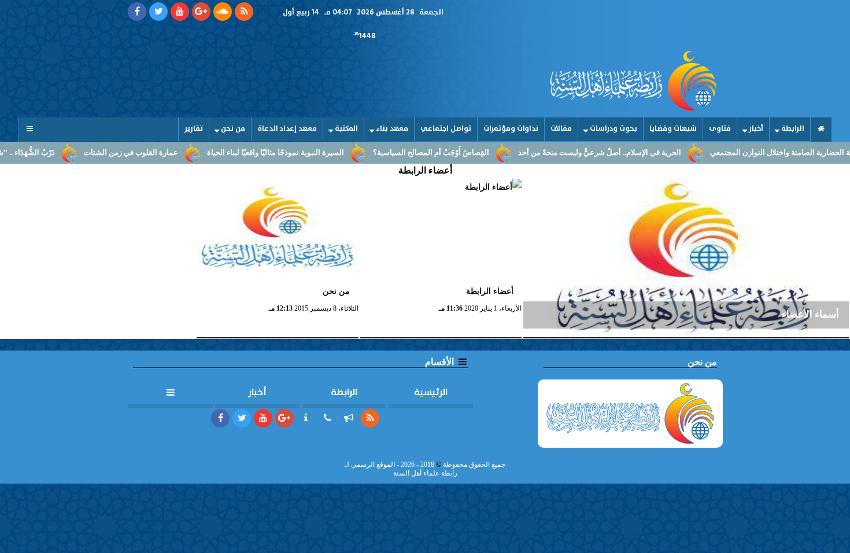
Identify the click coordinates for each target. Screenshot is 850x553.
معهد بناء (392, 129)
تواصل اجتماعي (445, 129)
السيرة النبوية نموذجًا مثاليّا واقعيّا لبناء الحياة (293, 153)
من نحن (233, 129)
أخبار (756, 129)
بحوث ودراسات (613, 129)
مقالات (561, 129)
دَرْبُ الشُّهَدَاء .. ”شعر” (38, 153)
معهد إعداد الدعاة (287, 129)
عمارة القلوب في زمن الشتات (149, 153)
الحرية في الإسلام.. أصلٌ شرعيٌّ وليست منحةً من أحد (617, 153)
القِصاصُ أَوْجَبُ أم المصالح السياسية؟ (449, 153)
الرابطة (792, 129)
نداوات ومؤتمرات (510, 129)
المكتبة (346, 129)
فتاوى (720, 129)
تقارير (193, 129)
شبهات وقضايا (673, 129)
